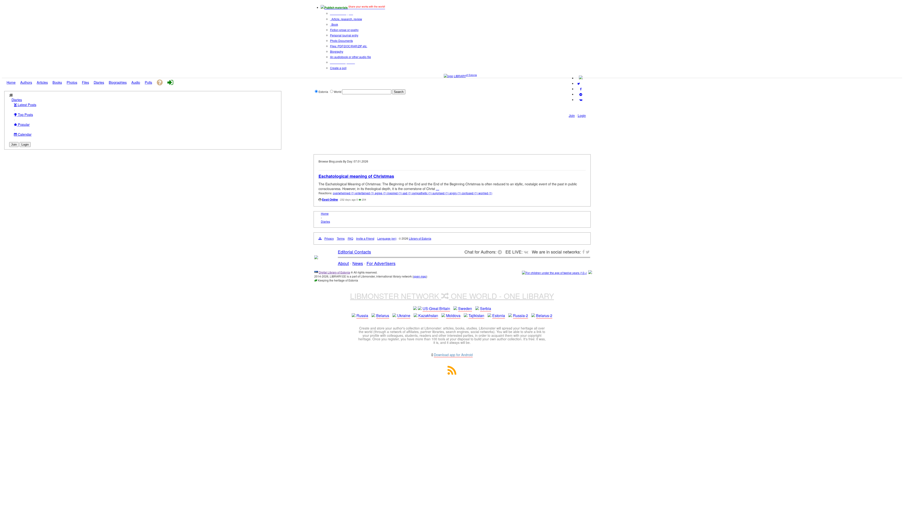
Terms (341, 238)
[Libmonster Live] (580, 100)
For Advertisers (381, 263)
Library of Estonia (420, 238)
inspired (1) (395, 193)
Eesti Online (330, 199)
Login (582, 115)
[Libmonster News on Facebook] (581, 89)
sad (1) (407, 193)
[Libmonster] (316, 257)
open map (419, 276)
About (343, 263)
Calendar (24, 134)
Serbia (485, 308)
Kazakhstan (428, 315)
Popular (23, 124)
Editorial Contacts (354, 252)
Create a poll (338, 68)
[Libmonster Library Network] (590, 273)
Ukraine (403, 315)
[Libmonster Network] (554, 273)
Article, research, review (346, 19)
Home (325, 213)
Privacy (329, 238)
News (357, 263)
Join (572, 115)
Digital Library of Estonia (334, 272)
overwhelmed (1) (344, 193)
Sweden (465, 308)
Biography (336, 51)
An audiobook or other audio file (350, 57)
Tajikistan (476, 315)
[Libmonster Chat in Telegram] (501, 252)
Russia (362, 315)
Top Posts (25, 114)
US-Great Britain (436, 308)
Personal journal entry (344, 35)
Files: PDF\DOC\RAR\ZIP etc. (348, 46)
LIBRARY (460, 76)
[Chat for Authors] (580, 94)
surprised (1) (440, 193)
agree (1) (381, 193)
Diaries (17, 99)
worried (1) (485, 193)
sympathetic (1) (422, 193)
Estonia (498, 315)
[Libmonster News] (578, 83)
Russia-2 (520, 315)
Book (334, 24)
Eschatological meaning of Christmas (356, 176)
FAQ (350, 238)
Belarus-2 (544, 315)
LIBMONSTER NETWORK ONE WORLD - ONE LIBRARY (452, 295)
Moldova (453, 315)
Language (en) (386, 238)
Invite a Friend (365, 238)
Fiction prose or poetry (344, 30)
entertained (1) (365, 193)
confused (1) (470, 193)
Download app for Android (453, 354)
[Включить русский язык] (581, 78)
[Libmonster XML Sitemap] (452, 373)
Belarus (382, 315)
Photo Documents (341, 41)
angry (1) (455, 193)
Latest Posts (26, 104)
